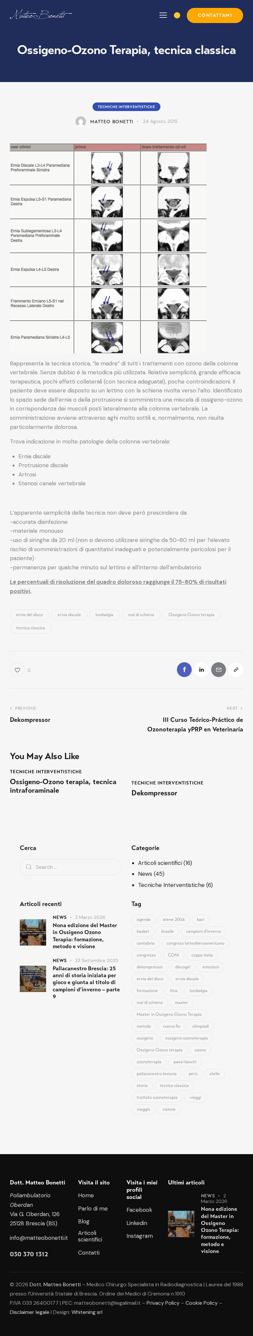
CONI (173, 955)
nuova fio (171, 1026)
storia (142, 1085)
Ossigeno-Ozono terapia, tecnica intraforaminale (63, 786)
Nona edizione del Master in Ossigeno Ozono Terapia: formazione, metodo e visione (85, 936)
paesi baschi (185, 1062)
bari (200, 919)
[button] (163, 15)
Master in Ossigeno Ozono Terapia (169, 1014)
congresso (146, 955)
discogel (182, 967)
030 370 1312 (29, 1254)
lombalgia (104, 614)
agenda (144, 919)
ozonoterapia (149, 1062)
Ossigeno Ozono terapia (191, 614)
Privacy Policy (163, 1302)
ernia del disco (29, 614)
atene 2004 (174, 919)
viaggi (195, 1097)
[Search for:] (71, 866)
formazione (147, 990)
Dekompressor (154, 793)
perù (193, 1073)
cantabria (146, 943)
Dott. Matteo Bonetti (55, 1284)
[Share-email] (218, 669)
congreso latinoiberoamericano (195, 943)
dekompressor (150, 967)
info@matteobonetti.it (39, 1237)
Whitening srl (86, 1312)
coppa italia (202, 955)
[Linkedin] (201, 669)
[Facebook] (184, 669)
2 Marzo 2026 (90, 917)
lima (174, 990)
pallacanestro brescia (157, 1073)
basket (143, 931)
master (181, 1002)
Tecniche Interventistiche (126, 106)
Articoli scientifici (160, 863)
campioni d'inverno (203, 931)
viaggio (143, 1109)
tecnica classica (30, 628)
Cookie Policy (201, 1302)
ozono (200, 1050)
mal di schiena (141, 614)
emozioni (211, 967)
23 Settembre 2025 (96, 960)
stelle (215, 1073)
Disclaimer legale (29, 1312)
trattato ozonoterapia (157, 1097)
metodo (144, 1026)
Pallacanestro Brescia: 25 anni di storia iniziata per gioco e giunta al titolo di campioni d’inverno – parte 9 (86, 982)
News (145, 873)
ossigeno (145, 1038)
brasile (167, 931)
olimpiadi (200, 1026)
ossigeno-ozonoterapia (186, 1038)
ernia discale (69, 614)
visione (169, 1109)
